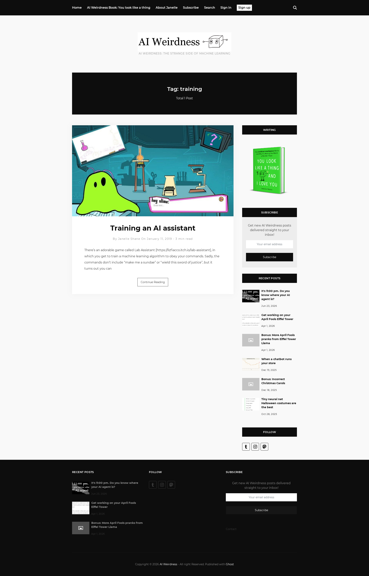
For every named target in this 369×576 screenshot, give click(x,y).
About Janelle (167, 7)
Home (77, 7)
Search (209, 7)
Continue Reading (153, 282)
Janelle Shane (129, 239)
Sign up (244, 7)
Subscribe (191, 7)
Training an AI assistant (152, 228)
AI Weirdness (168, 564)
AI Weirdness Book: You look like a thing (118, 7)
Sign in (225, 7)
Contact (231, 529)
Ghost (230, 564)
